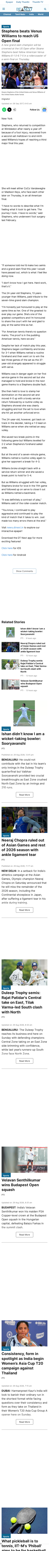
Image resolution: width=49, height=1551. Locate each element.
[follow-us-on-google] (44, 109)
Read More (24, 794)
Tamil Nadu (20, 14)
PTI (3, 748)
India (31, 14)
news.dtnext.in (15, 527)
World (40, 14)
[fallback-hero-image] (10, 632)
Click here (7, 548)
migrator (6, 99)
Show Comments (24, 571)
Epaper (9, 2)
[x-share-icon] (9, 111)
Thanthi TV (37, 2)
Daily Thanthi (22, 2)
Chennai (7, 14)
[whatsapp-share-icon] (4, 111)
